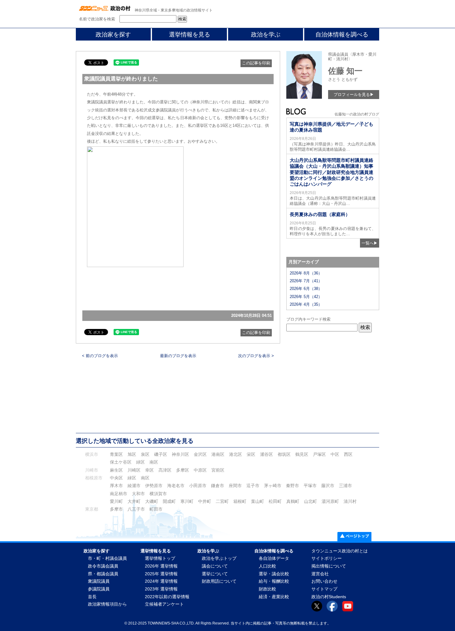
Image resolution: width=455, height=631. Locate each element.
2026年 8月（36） (306, 273)
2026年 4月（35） (306, 304)
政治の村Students (328, 596)
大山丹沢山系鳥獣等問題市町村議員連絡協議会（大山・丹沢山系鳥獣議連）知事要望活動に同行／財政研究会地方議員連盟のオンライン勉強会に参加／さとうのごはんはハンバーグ (331, 172)
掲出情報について (328, 566)
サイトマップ (324, 589)
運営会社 (320, 574)
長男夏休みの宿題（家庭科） (320, 214)
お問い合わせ (324, 581)
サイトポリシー (326, 558)
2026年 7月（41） (306, 281)
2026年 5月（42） (306, 296)
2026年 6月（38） (306, 288)
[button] (135, 206)
